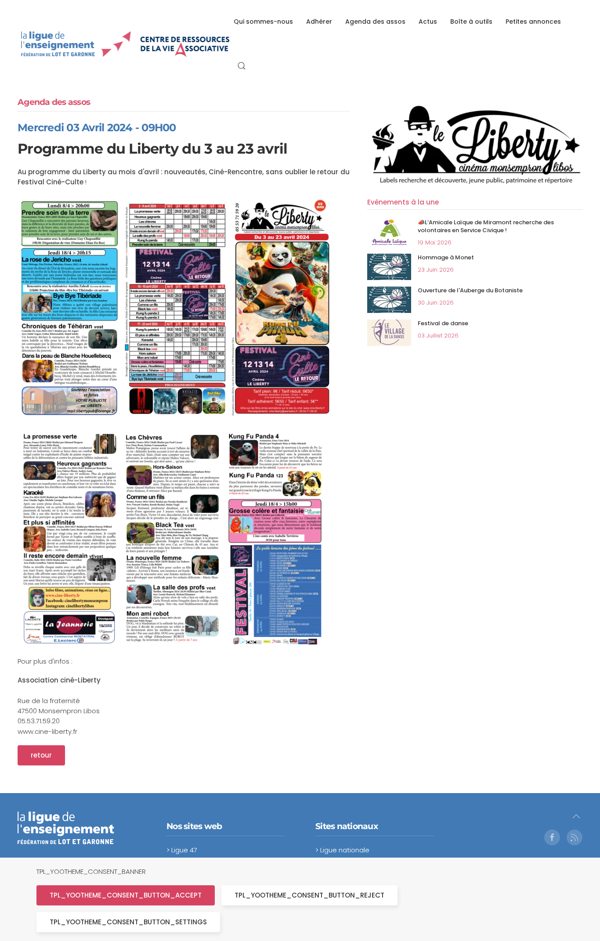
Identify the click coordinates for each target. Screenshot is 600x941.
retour (41, 755)
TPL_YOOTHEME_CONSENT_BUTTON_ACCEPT (126, 895)
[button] (241, 65)
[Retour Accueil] (126, 43)
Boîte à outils (471, 21)
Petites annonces (533, 21)
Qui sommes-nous (263, 21)
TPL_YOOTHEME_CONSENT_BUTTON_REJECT (309, 895)
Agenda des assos (375, 21)
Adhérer (319, 21)
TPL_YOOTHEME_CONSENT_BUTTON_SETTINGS (128, 922)
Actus (428, 21)
